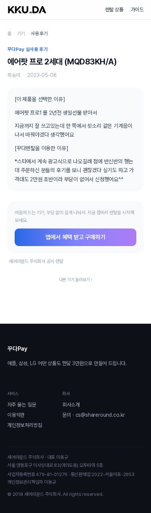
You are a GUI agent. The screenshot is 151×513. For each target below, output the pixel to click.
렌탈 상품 (114, 9)
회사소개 (71, 405)
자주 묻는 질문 (21, 405)
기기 (21, 33)
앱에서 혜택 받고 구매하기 (75, 237)
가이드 (137, 9)
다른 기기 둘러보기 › (75, 279)
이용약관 (16, 415)
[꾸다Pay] (27, 9)
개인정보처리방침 (24, 425)
